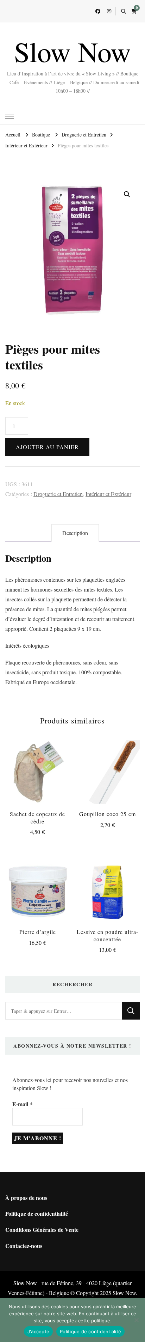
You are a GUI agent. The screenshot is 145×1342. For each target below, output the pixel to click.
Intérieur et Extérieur (108, 494)
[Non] (136, 1319)
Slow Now (72, 51)
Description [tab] (75, 532)
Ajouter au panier (47, 446)
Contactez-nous (23, 1246)
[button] (127, 194)
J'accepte (38, 1331)
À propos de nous (26, 1198)
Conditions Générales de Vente (41, 1230)
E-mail (22, 1104)
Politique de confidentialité (36, 1213)
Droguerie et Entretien (58, 494)
